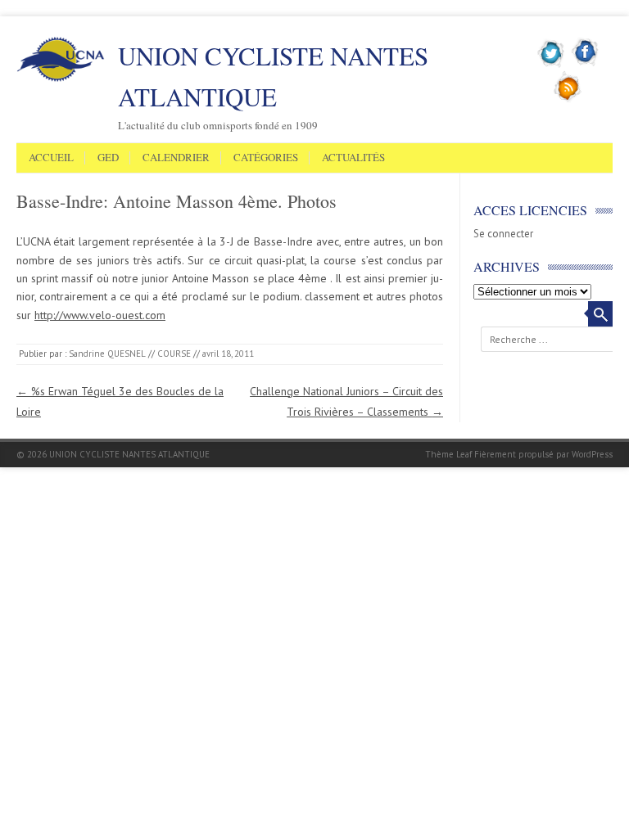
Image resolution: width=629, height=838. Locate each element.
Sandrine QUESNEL (107, 353)
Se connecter (503, 234)
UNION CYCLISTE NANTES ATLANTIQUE (273, 76)
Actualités (353, 157)
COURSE (174, 353)
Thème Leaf (448, 454)
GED (108, 157)
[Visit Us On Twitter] (551, 64)
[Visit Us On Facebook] (585, 64)
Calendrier (176, 157)
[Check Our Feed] (568, 99)
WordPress (592, 454)
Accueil (51, 157)
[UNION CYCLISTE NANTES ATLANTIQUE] (60, 78)
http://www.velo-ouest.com (99, 315)
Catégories (265, 157)
